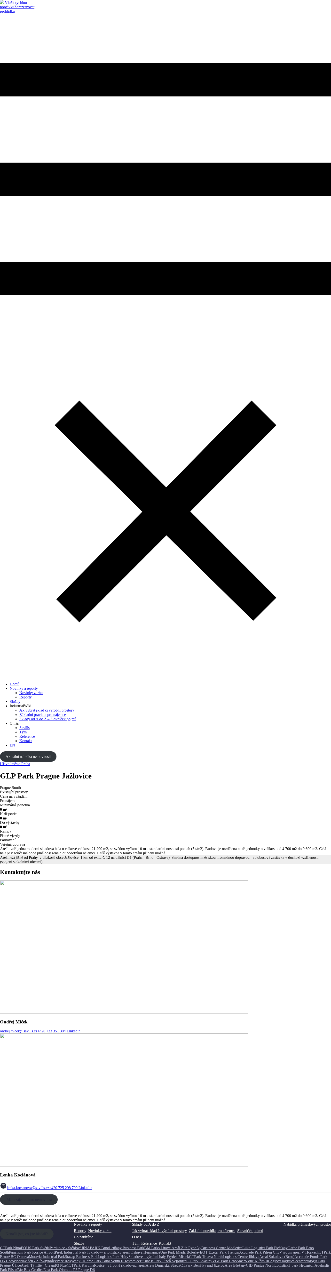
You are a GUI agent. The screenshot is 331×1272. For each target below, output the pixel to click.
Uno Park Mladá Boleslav (180, 1252)
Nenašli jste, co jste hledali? (27, 1234)
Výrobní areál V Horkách (299, 1252)
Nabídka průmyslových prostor (307, 1224)
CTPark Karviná (81, 1265)
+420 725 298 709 (63, 1188)
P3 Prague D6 (84, 1270)
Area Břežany (235, 1265)
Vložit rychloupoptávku (13, 4)
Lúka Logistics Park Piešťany (265, 1248)
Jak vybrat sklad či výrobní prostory (46, 710)
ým (136, 1243)
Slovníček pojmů (250, 1231)
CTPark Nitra (10, 1248)
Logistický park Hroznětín (294, 1265)
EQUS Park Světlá (35, 1248)
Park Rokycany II (70, 1261)
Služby (15, 701)
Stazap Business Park (81, 1257)
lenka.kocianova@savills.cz (28, 1188)
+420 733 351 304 (51, 1031)
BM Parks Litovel (158, 1248)
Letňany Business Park (126, 1248)
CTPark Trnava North (206, 1257)
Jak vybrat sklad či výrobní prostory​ (159, 1231)
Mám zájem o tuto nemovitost (29, 1200)
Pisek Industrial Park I (71, 1252)
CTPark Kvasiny (199, 1261)
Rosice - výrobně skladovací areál (120, 1265)
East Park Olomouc (58, 1270)
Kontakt (165, 1243)
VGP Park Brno (224, 1261)
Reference (27, 736)
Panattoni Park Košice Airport (32, 1252)
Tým (23, 732)
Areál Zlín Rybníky (186, 1248)
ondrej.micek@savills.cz (18, 1031)
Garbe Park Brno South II (103, 1261)
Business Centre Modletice (221, 1248)
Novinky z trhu (31, 693)
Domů (14, 684)
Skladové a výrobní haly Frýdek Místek (158, 1257)
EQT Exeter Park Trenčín (219, 1252)
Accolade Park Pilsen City (259, 1252)
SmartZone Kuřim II (252, 1261)
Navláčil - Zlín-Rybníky (38, 1261)
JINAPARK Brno (95, 1248)
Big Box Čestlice (30, 1270)
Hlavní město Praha (15, 764)
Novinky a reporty (24, 688)
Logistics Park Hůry (113, 1257)
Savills (24, 728)
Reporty (25, 697)
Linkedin (73, 1031)
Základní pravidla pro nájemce (42, 715)
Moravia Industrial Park (47, 1257)
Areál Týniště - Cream (38, 1265)
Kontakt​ (25, 741)
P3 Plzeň (62, 1265)
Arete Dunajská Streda (163, 1265)
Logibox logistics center (286, 1261)
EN (12, 745)
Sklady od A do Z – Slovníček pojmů (47, 719)
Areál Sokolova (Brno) (276, 1257)
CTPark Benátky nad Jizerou (202, 1265)
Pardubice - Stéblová (65, 1248)
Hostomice (131, 1261)
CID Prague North (260, 1265)
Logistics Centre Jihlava (241, 1257)
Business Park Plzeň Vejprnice (163, 1261)
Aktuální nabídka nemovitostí (28, 756)
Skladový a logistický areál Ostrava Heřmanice (124, 1252)
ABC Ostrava (18, 1257)
